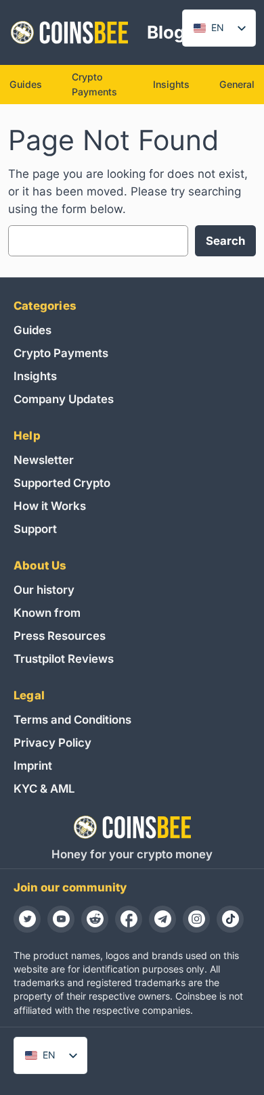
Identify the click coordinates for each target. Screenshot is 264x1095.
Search (225, 241)
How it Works (50, 506)
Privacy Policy (52, 742)
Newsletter (44, 460)
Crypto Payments (61, 353)
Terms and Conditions (72, 719)
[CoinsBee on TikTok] (230, 919)
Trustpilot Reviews (64, 659)
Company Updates (64, 399)
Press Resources (60, 636)
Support (35, 529)
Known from (47, 613)
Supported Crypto (62, 483)
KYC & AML (44, 788)
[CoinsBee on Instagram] (196, 919)
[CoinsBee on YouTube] (60, 919)
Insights (35, 376)
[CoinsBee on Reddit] (94, 919)
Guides (32, 330)
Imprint (33, 765)
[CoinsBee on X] (27, 919)
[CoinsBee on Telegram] (162, 919)
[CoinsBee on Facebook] (128, 919)
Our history (44, 590)
